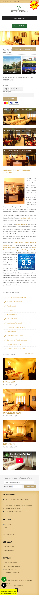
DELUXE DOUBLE (9, 550)
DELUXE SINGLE (9, 547)
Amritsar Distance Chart (12, 566)
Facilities (7, 524)
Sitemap (16, 1)
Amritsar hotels (25, 218)
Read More (7, 133)
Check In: (6, 85)
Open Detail (18, 370)
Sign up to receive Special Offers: (19, 478)
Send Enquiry (8, 153)
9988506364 (29, 505)
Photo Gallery (9, 534)
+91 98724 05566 (15, 508)
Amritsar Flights (10, 569)
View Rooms (8, 112)
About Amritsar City (11, 562)
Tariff (6, 527)
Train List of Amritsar (11, 572)
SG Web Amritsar (17, 585)
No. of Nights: (7, 92)
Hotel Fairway (19, 580)
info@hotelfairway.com (14, 511)
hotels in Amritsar (22, 224)
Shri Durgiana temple (28, 250)
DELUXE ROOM (9, 382)
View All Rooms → (30, 354)
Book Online (20, 25)
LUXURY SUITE (9, 444)
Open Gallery (23, 370)
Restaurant (8, 531)
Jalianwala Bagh (13, 250)
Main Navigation (19, 18)
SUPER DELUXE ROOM (12, 413)
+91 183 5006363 (15, 505)
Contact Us (7, 1)
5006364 (23, 505)
